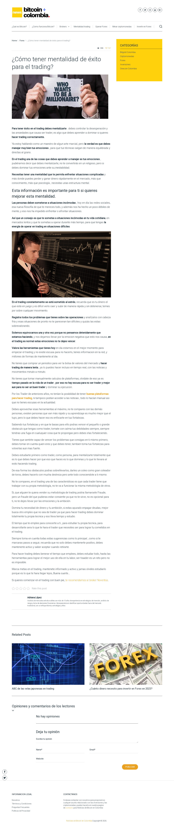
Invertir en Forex (144, 26)
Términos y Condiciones (21, 804)
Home (14, 40)
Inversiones (125, 64)
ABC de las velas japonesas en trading (33, 688)
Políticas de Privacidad (21, 811)
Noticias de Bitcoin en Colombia (79, 821)
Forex (22, 40)
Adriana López (34, 597)
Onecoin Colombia (128, 68)
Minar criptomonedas (122, 26)
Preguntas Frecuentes (20, 807)
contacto (69, 808)
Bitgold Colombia (128, 52)
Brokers (63, 26)
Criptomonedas (127, 56)
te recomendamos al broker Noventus (86, 580)
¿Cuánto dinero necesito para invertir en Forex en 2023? (121, 688)
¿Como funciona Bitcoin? (43, 26)
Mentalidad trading (82, 26)
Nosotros (16, 800)
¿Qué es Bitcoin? (19, 26)
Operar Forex (101, 26)
